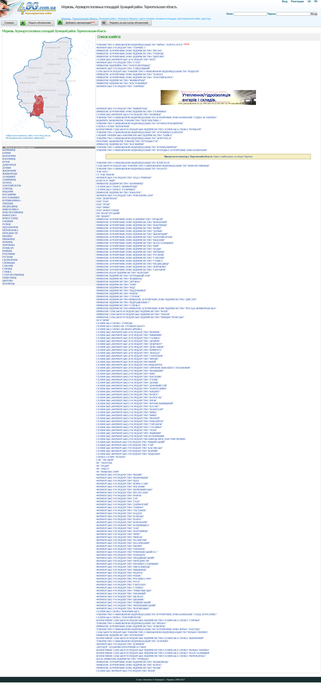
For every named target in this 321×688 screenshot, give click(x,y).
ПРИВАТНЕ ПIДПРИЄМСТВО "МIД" (115, 287)
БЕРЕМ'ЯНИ (9, 155)
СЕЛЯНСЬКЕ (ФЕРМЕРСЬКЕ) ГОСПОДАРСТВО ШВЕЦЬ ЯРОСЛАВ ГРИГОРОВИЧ (140, 439)
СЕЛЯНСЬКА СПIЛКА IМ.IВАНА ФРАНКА (119, 329)
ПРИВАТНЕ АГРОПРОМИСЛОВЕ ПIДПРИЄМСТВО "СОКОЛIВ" (130, 257)
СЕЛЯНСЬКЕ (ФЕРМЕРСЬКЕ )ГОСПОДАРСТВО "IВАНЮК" (128, 332)
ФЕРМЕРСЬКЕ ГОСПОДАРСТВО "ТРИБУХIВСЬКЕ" (124, 590)
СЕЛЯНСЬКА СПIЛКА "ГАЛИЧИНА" (116, 189)
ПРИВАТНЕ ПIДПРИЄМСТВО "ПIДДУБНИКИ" (121, 290)
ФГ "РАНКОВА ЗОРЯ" (107, 471)
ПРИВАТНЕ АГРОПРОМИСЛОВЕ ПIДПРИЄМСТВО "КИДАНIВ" (130, 240)
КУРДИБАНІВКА (11, 200)
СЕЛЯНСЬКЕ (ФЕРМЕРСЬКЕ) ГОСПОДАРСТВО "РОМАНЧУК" (130, 421)
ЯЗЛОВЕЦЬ (8, 283)
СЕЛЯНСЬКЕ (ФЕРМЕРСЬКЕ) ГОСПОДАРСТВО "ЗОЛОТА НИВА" (131, 388)
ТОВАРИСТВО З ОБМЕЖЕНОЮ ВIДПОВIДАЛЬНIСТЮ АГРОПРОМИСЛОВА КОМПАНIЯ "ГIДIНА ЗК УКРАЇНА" (156, 117)
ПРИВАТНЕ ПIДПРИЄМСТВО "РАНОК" (117, 293)
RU (315, 1)
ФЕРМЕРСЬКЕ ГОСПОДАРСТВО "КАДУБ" (119, 513)
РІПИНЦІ (7, 251)
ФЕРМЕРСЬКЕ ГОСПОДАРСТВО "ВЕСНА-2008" (122, 492)
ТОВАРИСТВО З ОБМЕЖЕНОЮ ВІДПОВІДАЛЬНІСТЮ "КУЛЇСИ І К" (133, 162)
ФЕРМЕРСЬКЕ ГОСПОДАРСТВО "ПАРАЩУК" (121, 555)
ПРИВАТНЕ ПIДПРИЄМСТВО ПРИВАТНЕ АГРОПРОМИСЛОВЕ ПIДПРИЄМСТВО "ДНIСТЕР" (146, 299)
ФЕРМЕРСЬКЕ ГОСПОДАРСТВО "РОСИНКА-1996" (124, 578)
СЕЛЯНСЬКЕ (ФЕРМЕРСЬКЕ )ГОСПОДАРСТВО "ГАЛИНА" (128, 338)
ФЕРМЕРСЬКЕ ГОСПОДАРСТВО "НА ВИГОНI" (121, 540)
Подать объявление (40, 23)
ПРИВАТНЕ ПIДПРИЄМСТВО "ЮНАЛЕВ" (118, 192)
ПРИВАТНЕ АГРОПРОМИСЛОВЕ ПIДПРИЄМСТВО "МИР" (127, 246)
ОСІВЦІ (6, 224)
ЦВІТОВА (7, 280)
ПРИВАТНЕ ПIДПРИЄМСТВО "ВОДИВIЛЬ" (119, 278)
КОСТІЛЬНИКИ (10, 197)
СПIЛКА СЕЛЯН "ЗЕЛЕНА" (111, 457)
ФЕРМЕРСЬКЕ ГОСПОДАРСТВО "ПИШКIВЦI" (121, 569)
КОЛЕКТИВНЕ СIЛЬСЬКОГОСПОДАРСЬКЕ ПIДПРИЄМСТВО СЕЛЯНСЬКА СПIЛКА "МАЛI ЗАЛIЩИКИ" (153, 653)
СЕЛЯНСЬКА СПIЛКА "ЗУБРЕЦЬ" (114, 323)
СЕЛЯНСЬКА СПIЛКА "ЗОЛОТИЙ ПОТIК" (119, 617)
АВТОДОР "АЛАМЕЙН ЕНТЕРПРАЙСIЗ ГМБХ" (121, 647)
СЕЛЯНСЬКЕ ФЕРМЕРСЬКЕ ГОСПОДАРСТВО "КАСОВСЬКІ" (129, 448)
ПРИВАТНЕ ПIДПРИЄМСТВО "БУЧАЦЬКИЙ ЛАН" (123, 275)
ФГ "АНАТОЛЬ (104, 462)
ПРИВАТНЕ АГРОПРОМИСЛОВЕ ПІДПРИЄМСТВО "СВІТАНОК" (131, 269)
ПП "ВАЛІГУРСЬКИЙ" (108, 213)
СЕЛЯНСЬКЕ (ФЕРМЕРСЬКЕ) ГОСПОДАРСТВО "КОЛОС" (127, 394)
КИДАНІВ (7, 191)
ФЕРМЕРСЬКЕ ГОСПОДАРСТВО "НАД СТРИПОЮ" (124, 177)
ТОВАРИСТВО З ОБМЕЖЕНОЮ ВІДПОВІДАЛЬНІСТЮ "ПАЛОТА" (132, 168)
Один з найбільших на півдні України (208, 156)
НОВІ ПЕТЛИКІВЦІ (12, 212)
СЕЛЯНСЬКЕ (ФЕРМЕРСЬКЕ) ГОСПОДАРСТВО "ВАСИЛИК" (129, 376)
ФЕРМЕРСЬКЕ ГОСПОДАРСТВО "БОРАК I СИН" (122, 483)
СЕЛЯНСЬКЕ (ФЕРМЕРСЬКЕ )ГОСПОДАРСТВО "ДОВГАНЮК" (130, 347)
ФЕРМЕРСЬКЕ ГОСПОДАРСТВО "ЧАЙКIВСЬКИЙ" (123, 602)
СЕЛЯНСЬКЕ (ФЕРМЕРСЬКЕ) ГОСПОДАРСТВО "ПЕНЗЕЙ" (128, 418)
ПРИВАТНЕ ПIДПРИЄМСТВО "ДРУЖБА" (118, 281)
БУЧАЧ (6, 161)
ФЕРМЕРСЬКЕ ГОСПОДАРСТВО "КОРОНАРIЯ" (122, 522)
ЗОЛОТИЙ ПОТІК (11, 185)
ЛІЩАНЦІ (7, 203)
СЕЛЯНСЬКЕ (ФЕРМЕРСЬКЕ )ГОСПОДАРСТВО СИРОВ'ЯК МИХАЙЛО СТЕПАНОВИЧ (143, 367)
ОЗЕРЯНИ (7, 221)
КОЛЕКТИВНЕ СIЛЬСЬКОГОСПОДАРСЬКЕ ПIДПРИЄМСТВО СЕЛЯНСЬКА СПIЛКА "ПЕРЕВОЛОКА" (151, 656)
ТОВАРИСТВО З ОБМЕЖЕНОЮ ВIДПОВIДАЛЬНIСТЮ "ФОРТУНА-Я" (134, 138)
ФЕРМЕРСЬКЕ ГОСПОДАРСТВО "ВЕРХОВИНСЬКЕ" (124, 489)
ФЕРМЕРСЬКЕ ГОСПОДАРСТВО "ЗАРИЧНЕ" (120, 86)
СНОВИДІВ (8, 262)
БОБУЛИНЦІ (8, 158)
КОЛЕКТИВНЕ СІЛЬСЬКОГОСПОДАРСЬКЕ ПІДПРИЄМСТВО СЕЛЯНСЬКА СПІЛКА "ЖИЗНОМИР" (150, 638)
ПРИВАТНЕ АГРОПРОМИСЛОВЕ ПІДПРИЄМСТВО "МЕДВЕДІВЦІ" (132, 263)
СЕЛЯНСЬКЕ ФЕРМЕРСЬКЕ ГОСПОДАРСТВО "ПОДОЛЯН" (128, 454)
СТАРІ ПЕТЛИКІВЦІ (13, 274)
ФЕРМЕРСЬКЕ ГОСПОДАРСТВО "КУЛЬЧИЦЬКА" (123, 525)
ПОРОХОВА (8, 245)
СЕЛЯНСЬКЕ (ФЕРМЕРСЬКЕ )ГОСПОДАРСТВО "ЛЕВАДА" (128, 353)
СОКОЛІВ (7, 265)
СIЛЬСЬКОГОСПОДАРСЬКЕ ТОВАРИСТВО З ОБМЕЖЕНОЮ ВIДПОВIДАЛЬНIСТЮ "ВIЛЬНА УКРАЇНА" (152, 632)
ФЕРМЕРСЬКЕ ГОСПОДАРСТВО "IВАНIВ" (119, 474)
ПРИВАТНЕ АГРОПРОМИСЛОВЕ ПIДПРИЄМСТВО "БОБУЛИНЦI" (131, 225)
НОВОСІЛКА (9, 215)
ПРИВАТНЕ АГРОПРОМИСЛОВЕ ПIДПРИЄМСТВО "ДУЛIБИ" (129, 231)
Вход (284, 1)
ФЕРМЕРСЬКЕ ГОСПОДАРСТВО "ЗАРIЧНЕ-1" (121, 47)
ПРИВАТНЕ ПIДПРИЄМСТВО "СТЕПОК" (118, 296)
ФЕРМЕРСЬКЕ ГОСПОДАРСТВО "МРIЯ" (118, 534)
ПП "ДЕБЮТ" (103, 216)
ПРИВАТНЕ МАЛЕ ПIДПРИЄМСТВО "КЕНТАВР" (122, 272)
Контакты (148, 680)
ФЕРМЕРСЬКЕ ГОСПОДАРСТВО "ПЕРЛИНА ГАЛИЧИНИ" (127, 563)
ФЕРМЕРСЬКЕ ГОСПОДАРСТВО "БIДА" (118, 480)
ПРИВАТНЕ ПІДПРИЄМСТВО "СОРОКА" (118, 305)
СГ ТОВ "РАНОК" (105, 174)
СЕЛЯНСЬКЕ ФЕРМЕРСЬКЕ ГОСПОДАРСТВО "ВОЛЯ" (126, 670)
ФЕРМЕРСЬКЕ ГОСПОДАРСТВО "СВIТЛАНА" (121, 584)
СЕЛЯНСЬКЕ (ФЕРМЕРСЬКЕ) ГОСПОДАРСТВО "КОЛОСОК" (129, 397)
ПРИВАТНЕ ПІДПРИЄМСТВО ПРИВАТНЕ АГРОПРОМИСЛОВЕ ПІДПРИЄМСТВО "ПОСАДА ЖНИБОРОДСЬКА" (156, 308)
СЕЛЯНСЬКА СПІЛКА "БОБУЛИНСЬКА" (118, 611)
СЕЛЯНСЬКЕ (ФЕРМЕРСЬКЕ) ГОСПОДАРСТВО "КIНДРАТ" (128, 391)
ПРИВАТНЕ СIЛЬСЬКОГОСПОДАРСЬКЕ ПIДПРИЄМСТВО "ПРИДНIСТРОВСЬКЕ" (140, 317)
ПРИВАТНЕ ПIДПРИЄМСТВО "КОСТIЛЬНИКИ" (122, 83)
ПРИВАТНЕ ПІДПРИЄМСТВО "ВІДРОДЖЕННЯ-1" (123, 302)
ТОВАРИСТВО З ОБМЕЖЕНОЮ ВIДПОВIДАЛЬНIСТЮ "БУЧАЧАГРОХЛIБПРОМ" (139, 123)
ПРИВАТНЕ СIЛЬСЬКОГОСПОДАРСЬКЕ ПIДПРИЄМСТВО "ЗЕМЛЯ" (133, 314)
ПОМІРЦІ (7, 242)
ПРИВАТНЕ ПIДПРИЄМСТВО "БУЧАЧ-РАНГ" (120, 635)
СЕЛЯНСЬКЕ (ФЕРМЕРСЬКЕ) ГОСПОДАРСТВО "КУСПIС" (128, 406)
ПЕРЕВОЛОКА (10, 230)
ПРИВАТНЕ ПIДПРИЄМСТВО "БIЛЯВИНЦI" (120, 183)
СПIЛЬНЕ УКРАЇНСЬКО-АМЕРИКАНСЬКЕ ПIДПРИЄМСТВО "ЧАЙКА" (134, 135)
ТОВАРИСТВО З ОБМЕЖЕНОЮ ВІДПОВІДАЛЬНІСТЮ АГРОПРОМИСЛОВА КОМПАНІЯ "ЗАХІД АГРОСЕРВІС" (156, 614)
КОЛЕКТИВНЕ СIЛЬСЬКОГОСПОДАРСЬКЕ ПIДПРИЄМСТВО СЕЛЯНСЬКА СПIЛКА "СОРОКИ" (148, 620)
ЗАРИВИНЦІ (9, 179)
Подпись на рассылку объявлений (129, 23)
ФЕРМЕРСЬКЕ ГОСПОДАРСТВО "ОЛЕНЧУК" (120, 549)
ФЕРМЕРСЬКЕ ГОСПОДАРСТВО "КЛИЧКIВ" (120, 644)
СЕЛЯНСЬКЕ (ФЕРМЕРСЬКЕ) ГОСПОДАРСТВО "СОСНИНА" (129, 427)
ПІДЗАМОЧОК (10, 227)
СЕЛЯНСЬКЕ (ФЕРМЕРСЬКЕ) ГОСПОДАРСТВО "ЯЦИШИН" (128, 433)
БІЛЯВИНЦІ (8, 150)
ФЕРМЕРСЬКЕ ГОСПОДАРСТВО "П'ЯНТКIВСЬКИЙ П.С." (127, 552)
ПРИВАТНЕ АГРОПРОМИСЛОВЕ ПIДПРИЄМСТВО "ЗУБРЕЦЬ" (130, 53)
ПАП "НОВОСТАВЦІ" (107, 210)
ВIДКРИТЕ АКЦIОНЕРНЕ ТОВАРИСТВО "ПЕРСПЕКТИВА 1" (129, 120)
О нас (139, 680)
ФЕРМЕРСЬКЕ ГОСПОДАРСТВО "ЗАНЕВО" (120, 507)
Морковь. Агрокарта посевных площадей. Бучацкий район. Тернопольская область (119, 7)
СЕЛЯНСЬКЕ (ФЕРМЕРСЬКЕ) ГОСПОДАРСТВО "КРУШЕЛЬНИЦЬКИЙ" (135, 403)
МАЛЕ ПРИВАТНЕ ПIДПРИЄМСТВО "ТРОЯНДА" (122, 659)
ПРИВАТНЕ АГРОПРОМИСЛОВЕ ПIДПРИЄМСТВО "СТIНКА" (129, 260)
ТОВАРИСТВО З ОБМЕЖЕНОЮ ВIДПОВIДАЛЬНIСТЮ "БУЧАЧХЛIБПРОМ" (136, 147)
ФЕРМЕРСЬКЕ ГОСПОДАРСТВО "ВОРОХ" (119, 495)
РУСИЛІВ (7, 257)
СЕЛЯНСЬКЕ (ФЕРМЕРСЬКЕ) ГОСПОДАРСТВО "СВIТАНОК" (129, 424)
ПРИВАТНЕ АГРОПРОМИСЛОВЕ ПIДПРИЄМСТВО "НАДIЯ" (129, 249)
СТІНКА (6, 271)
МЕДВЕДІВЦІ (9, 206)
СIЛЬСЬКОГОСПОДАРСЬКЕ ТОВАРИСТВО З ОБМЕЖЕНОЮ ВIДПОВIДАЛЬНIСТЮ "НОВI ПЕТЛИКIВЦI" (153, 165)
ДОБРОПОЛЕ (9, 164)
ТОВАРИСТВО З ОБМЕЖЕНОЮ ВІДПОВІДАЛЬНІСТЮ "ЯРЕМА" (131, 623)
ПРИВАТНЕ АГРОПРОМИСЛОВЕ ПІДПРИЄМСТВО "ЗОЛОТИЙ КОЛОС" (135, 77)
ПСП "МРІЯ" (103, 320)
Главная (9, 23)
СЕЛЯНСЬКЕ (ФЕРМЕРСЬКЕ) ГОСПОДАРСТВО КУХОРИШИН (130, 436)
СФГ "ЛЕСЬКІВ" (105, 459)
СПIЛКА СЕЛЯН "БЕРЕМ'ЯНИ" (113, 126)
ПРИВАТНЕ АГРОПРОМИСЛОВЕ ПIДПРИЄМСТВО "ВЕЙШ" (128, 228)
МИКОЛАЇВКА (10, 209)
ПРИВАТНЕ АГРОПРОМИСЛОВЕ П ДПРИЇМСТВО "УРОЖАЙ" (129, 219)
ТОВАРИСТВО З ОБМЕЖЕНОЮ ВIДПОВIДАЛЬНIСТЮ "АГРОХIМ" (132, 641)
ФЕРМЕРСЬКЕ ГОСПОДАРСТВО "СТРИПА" (120, 587)
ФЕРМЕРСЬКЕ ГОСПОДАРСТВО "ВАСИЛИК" (121, 486)
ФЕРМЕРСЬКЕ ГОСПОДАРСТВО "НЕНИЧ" (119, 546)
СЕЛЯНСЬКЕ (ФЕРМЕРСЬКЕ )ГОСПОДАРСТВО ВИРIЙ (126, 361)
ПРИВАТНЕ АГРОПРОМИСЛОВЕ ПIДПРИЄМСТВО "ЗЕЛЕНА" (129, 74)
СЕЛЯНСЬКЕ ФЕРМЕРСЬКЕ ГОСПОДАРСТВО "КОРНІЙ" (127, 451)
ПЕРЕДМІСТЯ (10, 233)
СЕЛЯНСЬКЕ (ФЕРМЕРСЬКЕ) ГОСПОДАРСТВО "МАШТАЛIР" (130, 409)
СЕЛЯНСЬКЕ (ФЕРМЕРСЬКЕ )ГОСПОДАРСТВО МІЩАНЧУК (129, 364)
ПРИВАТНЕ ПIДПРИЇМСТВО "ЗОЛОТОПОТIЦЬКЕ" (123, 65)
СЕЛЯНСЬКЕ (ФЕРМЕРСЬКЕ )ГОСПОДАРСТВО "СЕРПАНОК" (129, 355)
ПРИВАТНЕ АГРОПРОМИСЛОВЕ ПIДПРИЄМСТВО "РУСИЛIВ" (130, 254)
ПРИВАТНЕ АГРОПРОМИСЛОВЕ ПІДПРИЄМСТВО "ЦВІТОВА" (130, 56)
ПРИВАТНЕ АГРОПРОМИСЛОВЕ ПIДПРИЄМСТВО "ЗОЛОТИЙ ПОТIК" (134, 237)
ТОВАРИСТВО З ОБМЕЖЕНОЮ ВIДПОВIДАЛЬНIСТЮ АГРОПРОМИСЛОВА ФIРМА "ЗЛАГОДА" (148, 629)
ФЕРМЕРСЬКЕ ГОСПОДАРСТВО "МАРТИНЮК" (122, 531)
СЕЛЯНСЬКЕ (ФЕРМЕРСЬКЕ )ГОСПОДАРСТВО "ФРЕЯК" (127, 358)
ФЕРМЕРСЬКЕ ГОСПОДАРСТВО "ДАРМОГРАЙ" (122, 504)
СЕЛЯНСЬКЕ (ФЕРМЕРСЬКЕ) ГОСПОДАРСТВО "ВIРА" (126, 373)
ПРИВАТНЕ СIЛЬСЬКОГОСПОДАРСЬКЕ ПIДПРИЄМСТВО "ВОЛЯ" (132, 311)
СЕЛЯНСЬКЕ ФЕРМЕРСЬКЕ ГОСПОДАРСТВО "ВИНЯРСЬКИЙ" (130, 442)
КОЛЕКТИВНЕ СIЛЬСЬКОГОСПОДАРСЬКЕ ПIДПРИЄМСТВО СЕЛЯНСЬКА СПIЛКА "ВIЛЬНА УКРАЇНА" (153, 650)
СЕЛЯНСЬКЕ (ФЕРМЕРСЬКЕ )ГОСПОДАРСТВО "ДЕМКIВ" (128, 341)
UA (309, 1)
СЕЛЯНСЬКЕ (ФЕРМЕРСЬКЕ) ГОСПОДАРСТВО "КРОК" (126, 400)
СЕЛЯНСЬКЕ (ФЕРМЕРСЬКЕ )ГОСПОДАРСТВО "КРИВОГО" (129, 350)
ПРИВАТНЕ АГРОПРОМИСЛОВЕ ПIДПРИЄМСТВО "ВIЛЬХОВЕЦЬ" (132, 662)
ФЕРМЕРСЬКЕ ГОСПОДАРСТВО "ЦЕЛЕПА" (120, 596)
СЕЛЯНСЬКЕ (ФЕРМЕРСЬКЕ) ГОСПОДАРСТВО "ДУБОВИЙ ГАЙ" (131, 385)
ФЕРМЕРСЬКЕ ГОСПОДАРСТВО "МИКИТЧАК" (122, 108)
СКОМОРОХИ (9, 259)
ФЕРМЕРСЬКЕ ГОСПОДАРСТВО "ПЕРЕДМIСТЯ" (123, 560)
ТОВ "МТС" (102, 171)
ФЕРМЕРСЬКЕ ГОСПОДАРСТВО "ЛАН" (117, 528)
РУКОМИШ (8, 254)
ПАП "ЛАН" (102, 201)
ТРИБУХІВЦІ (9, 277)
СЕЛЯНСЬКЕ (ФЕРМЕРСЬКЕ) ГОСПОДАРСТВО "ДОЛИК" (127, 382)
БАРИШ (6, 153)
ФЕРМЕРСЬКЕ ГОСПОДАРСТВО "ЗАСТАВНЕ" (121, 510)
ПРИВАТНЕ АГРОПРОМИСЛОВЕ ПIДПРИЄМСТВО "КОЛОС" (129, 664)
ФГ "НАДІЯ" (103, 465)
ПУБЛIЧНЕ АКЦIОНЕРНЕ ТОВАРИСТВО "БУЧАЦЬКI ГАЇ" (127, 141)
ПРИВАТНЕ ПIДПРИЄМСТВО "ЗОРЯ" (116, 284)
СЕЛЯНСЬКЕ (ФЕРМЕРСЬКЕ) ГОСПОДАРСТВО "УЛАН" (126, 430)
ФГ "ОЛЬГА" (103, 468)
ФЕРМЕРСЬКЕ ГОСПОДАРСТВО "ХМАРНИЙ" (121, 593)
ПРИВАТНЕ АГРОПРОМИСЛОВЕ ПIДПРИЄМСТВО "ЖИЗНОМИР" (132, 234)
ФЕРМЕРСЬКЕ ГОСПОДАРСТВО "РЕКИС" (119, 575)
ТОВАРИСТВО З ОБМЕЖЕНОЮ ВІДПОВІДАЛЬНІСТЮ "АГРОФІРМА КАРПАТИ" (139, 132)
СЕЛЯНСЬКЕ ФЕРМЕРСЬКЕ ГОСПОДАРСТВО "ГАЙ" (125, 445)
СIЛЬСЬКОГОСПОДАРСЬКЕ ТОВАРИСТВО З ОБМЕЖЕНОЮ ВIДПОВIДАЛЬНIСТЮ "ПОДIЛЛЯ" (148, 71)
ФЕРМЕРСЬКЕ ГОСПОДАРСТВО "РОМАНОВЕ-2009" (125, 195)
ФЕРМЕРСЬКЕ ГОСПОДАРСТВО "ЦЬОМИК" (120, 599)
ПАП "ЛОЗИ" (103, 204)
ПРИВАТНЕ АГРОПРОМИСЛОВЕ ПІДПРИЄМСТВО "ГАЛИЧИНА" (131, 111)
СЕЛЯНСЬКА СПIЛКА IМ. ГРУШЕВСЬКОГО (120, 326)
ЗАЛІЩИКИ (8, 176)
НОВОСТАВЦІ (10, 218)
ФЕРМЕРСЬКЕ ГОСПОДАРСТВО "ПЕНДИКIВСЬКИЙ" (125, 558)
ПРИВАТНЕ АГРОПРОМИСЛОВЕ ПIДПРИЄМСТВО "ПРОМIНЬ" (130, 252)
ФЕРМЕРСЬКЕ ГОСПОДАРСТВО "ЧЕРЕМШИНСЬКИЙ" (126, 605)
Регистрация (297, 1)
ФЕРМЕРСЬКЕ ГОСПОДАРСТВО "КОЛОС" (119, 519)
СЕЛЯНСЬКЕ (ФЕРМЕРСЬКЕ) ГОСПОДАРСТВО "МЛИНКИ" (128, 114)
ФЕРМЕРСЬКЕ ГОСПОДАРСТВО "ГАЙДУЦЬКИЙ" (123, 68)
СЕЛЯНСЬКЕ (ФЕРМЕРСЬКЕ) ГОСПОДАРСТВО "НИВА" (126, 412)
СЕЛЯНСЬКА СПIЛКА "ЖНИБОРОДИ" (117, 186)
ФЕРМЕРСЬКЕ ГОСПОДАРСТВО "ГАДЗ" (118, 501)
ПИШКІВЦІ (8, 239)
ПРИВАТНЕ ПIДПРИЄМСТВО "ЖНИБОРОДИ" (120, 80)
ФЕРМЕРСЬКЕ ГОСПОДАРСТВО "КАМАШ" (120, 516)
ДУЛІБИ (6, 167)
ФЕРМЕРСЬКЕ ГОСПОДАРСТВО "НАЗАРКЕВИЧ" (123, 543)
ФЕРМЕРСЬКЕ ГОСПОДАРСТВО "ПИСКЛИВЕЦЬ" (123, 566)
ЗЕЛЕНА (7, 182)
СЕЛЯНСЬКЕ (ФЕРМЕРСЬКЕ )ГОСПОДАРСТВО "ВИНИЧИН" (129, 335)
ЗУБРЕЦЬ (7, 188)
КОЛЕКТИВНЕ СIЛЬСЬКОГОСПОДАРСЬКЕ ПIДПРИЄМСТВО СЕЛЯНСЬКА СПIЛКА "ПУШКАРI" (148, 129)
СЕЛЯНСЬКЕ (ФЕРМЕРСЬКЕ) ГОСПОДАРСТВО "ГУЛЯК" (127, 379)
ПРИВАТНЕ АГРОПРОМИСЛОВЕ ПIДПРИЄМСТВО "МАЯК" (128, 667)
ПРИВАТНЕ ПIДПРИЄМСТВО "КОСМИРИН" (120, 144)
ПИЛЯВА (7, 236)
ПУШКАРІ (8, 248)
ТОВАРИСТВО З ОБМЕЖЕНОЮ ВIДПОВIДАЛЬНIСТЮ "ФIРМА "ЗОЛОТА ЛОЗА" (139, 44)
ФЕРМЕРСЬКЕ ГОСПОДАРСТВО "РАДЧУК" (119, 572)
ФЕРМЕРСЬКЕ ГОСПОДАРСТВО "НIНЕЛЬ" (119, 537)
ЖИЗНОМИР (9, 170)
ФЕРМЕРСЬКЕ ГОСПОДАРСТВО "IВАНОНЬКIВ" (122, 477)
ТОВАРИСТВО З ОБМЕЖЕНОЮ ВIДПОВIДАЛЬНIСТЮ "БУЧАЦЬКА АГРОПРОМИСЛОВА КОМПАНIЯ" (151, 150)
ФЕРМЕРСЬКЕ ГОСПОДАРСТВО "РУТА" (118, 581)
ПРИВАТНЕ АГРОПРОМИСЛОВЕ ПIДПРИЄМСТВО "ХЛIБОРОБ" (131, 626)
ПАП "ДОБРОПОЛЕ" (107, 198)
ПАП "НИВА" (103, 207)
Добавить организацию (80, 22)
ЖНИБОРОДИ (9, 173)
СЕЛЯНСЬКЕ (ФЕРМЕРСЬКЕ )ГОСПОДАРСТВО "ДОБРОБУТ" (129, 344)
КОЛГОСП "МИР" (105, 180)
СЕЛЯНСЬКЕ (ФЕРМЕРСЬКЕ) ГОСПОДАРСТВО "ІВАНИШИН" (130, 370)
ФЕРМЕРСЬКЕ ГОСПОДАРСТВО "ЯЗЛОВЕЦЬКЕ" (123, 608)
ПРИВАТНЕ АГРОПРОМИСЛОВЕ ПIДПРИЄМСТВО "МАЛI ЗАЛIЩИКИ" (135, 243)
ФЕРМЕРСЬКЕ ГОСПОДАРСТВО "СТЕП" (118, 62)
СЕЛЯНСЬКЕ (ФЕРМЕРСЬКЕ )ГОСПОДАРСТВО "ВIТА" (126, 59)
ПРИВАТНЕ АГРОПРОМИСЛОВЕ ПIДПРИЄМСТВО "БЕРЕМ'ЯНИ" (131, 222)
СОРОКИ (7, 268)
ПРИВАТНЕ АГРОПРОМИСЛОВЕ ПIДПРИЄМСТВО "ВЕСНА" (129, 50)
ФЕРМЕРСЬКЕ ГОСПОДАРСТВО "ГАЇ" (117, 498)
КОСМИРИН (9, 194)
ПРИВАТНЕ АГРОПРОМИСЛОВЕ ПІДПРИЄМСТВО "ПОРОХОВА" (131, 266)
